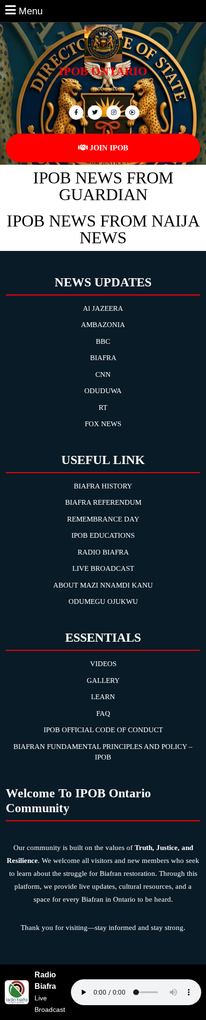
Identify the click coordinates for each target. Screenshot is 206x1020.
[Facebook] (75, 112)
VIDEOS (103, 664)
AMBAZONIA (103, 325)
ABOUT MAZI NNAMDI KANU (103, 585)
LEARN (103, 697)
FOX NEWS (103, 424)
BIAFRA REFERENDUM (103, 502)
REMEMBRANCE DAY (103, 519)
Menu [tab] (31, 10)
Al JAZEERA (103, 308)
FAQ (103, 713)
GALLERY (103, 680)
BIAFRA (103, 358)
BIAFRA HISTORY (103, 486)
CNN (103, 374)
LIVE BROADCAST (103, 568)
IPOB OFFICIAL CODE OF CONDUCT (103, 730)
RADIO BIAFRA (103, 552)
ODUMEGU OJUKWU (103, 601)
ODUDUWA (103, 391)
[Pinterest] (112, 112)
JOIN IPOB (109, 148)
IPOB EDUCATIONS (103, 535)
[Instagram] (131, 112)
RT (103, 407)
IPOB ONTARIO (103, 71)
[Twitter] (93, 112)
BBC (103, 341)
